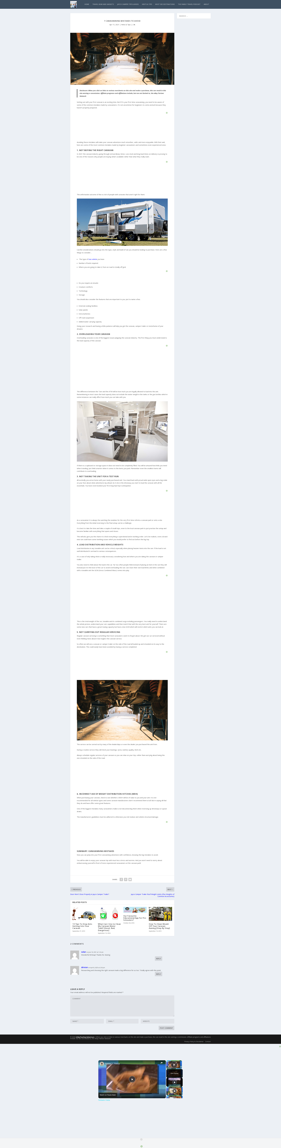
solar (83, 952)
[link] (102, 1064)
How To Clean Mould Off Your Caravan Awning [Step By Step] (159, 926)
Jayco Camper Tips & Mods (128, 4)
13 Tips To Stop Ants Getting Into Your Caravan (82, 926)
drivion (84, 967)
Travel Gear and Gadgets (103, 4)
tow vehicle (92, 259)
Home (87, 4)
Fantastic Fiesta (112, 1063)
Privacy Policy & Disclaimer (194, 1041)
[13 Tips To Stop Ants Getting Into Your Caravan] (84, 914)
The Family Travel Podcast (189, 4)
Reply (158, 958)
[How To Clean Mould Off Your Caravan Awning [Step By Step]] (160, 914)
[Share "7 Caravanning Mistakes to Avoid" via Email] (130, 879)
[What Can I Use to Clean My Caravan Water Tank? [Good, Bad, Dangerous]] (109, 914)
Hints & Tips (147, 4)
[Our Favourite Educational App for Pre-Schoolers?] (135, 910)
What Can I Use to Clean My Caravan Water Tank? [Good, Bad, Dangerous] (109, 927)
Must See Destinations (165, 4)
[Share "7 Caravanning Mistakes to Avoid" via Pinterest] (125, 879)
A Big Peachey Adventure (85, 1037)
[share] (161, 1063)
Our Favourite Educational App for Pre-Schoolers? (135, 918)
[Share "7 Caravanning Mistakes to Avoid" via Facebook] (121, 879)
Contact (208, 1041)
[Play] (174, 1082)
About (206, 4)
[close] (141, 1139)
